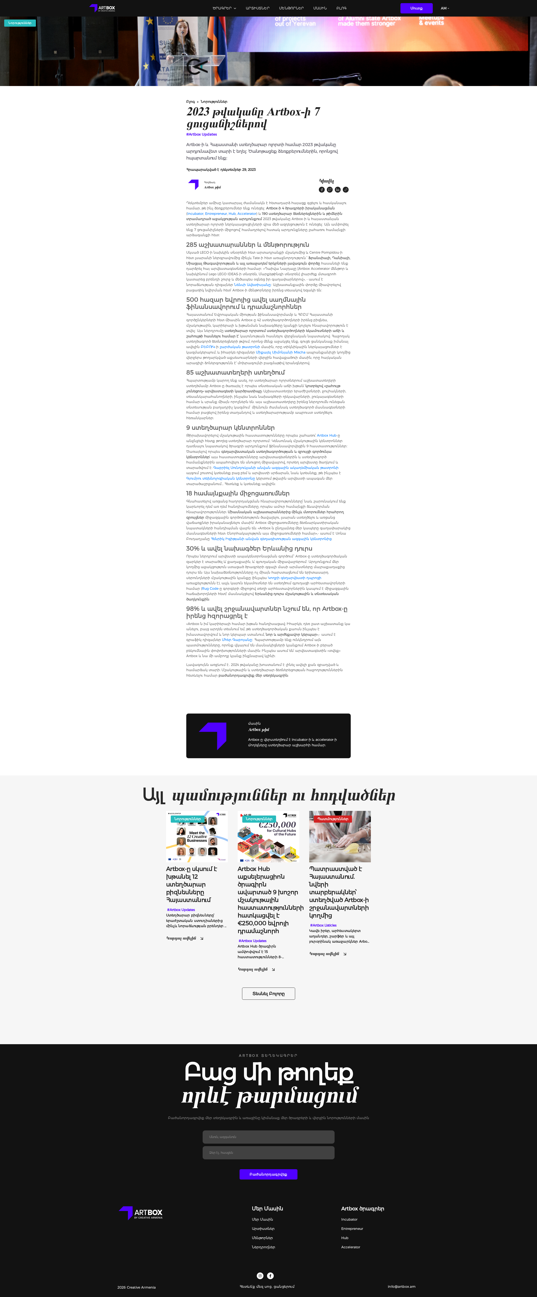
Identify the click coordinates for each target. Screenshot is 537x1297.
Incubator (195, 214)
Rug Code (210, 589)
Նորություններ (214, 102)
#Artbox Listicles (323, 925)
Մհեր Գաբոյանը (237, 640)
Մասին (320, 8)
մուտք (417, 8)
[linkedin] (338, 190)
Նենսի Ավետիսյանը (252, 285)
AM (444, 8)
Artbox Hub (326, 435)
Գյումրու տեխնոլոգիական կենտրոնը (220, 478)
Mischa (299, 352)
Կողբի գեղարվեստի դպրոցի (294, 578)
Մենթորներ (291, 8)
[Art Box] (102, 8)
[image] (197, 836)
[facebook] (322, 190)
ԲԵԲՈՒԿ (208, 347)
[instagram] (260, 1275)
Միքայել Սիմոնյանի (274, 352)
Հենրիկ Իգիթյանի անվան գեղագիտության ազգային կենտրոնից (271, 539)
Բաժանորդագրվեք (268, 1174)
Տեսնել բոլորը (269, 993)
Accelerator (246, 214)
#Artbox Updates (201, 134)
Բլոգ (341, 8)
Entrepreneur (216, 214)
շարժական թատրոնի (240, 347)
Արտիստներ (257, 8)
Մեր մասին (262, 1219)
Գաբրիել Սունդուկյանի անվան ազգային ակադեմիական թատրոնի (276, 468)
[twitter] (330, 190)
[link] (346, 190)
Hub (232, 214)
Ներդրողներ (263, 1247)
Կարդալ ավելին (181, 938)
